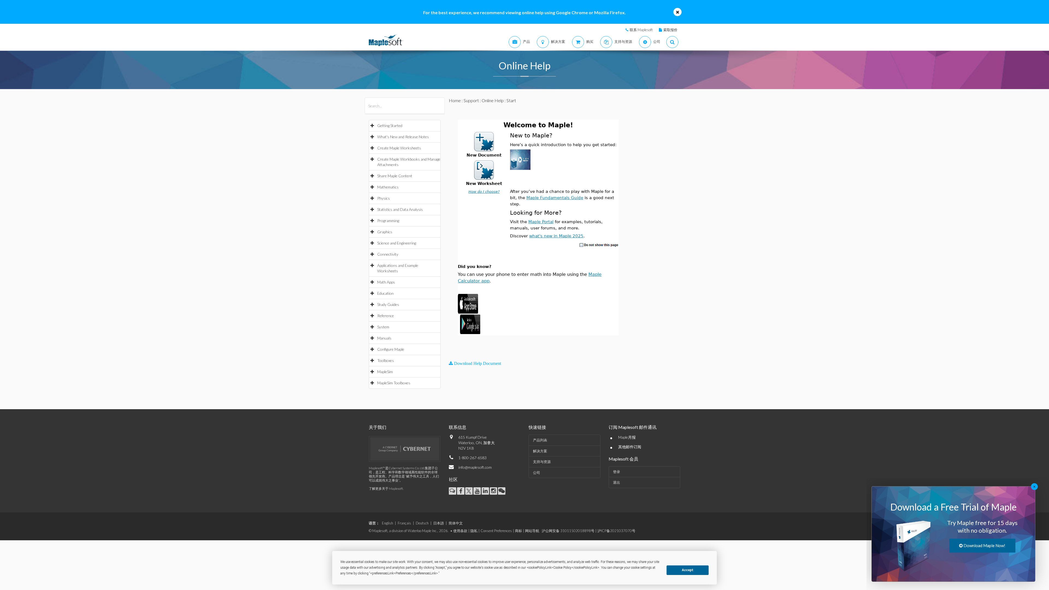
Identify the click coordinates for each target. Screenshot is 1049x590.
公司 (536, 472)
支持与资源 (542, 461)
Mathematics (388, 187)
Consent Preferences (496, 531)
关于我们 (377, 427)
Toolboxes (385, 360)
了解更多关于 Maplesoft (386, 488)
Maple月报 (627, 437)
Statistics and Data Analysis (400, 209)
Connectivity (387, 254)
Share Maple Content (394, 175)
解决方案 (540, 451)
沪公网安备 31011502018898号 (568, 531)
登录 (616, 472)
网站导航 (532, 531)
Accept (687, 570)
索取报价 (670, 30)
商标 (518, 531)
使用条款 (460, 531)
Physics (383, 198)
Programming (388, 220)
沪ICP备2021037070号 (616, 531)
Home (455, 100)
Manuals (384, 338)
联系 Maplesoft (641, 30)
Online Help (493, 100)
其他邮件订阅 (629, 446)
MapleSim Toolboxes (393, 382)
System (383, 326)
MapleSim (385, 371)
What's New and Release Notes (403, 136)
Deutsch (422, 523)
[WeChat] (501, 491)
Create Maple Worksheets (399, 148)
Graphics (384, 231)
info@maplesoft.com (475, 467)
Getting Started (389, 125)
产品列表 (540, 440)
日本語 (438, 523)
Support (471, 100)
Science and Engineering (396, 243)
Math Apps (386, 282)
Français (404, 523)
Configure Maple (390, 349)
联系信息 (457, 427)
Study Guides (388, 304)
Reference (385, 315)
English (387, 523)
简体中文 (456, 523)
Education (385, 293)
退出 (616, 482)
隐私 (474, 531)
